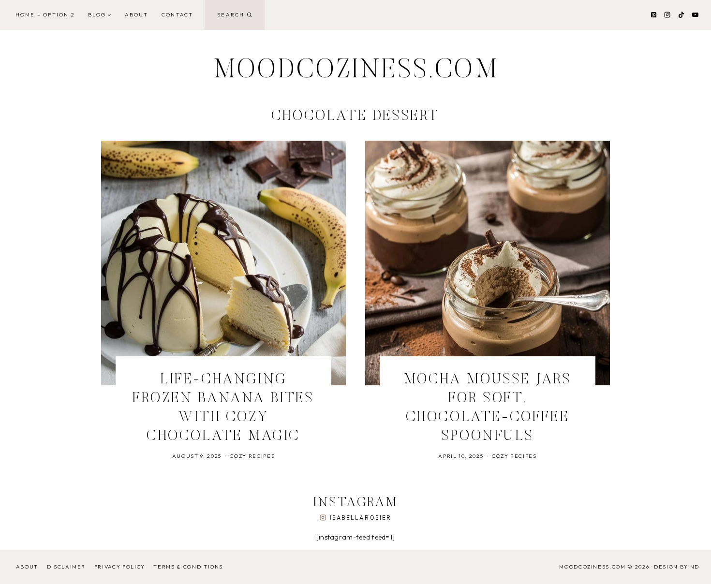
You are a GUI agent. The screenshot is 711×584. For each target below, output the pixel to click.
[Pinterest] (653, 15)
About (136, 14)
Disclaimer (66, 566)
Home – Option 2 (45, 14)
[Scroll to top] (688, 566)
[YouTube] (695, 15)
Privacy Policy (119, 566)
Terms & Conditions (188, 566)
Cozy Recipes (252, 456)
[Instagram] (667, 15)
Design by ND (676, 566)
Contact (177, 14)
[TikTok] (681, 15)
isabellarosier (360, 517)
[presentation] (223, 263)
